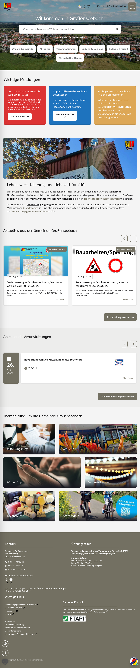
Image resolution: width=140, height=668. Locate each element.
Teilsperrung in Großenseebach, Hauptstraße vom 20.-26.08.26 (102, 284)
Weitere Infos (100, 612)
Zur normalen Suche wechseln (70, 37)
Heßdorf (32, 211)
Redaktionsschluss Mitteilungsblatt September (54, 359)
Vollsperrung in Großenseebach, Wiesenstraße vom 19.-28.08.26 (34, 284)
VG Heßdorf (21, 591)
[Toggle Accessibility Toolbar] (5, 652)
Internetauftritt (102, 198)
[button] (133, 238)
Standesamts (30, 207)
